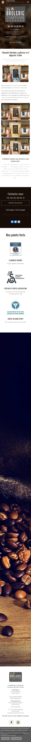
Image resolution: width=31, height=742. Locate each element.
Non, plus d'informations (16, 738)
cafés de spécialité (7, 97)
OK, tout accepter (5, 738)
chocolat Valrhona (17, 85)
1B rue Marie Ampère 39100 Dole (15, 37)
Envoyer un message (15, 203)
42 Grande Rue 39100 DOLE (15, 31)
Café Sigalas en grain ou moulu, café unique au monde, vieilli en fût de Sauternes (16, 169)
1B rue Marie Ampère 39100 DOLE (15, 702)
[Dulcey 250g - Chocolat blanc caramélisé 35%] (15, 111)
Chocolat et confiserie (18, 59)
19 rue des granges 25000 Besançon (15, 33)
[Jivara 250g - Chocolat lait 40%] (15, 128)
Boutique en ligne (15, 42)
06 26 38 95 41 (17, 26)
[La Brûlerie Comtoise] (3, 2)
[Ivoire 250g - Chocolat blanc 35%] (15, 146)
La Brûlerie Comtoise (15, 2)
